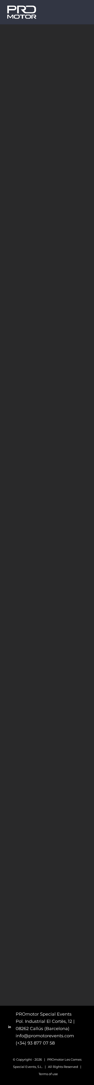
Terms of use (48, 1074)
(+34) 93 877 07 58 (35, 1043)
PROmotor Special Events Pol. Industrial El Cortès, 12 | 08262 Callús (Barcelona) (45, 1021)
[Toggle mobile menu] (85, 12)
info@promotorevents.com (45, 1035)
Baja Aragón (70, 55)
